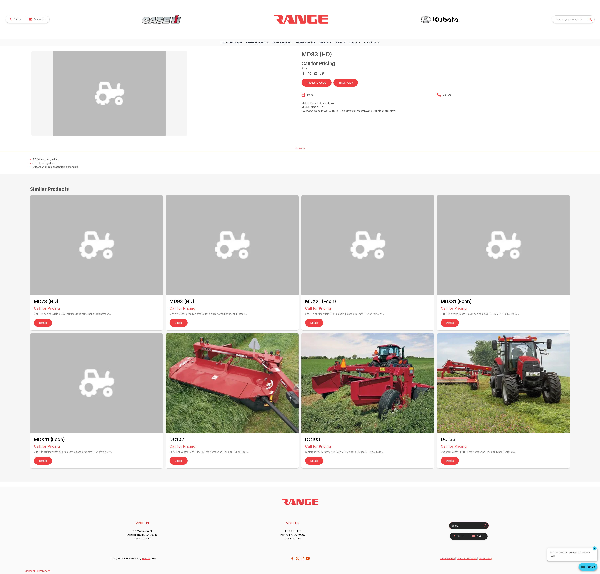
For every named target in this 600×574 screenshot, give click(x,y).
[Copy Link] (322, 74)
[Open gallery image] (109, 93)
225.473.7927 (142, 538)
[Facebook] (292, 558)
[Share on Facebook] (303, 74)
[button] (15, 19)
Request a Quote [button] (316, 82)
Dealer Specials (305, 42)
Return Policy (485, 558)
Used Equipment (282, 42)
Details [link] (43, 322)
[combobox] (573, 19)
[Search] (485, 525)
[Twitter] (297, 558)
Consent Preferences (37, 570)
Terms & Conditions (467, 558)
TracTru (146, 558)
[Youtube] (308, 558)
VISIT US (142, 523)
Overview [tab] (300, 148)
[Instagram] (303, 558)
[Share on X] (310, 74)
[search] (590, 19)
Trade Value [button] (346, 82)
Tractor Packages (231, 42)
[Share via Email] (316, 74)
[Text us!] (588, 567)
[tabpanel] (164, 94)
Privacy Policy (447, 558)
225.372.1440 (293, 538)
